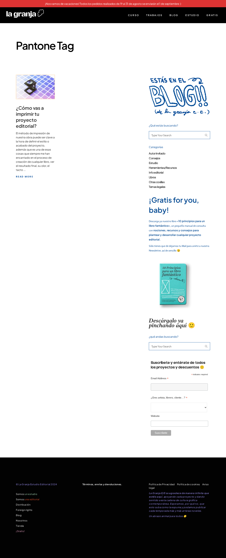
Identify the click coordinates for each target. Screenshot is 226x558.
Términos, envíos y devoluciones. (102, 484)
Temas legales (157, 186)
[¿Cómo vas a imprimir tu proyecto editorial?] (35, 87)
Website (155, 416)
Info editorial (156, 172)
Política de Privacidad (162, 484)
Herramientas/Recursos (163, 167)
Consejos (154, 158)
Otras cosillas (157, 182)
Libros (152, 177)
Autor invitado (157, 153)
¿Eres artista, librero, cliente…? (169, 397)
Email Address (159, 378)
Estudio (153, 163)
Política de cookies (188, 484)
